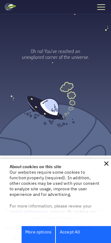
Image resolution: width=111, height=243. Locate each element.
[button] (106, 163)
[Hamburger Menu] (100, 7)
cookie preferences (29, 212)
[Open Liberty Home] (10, 7)
